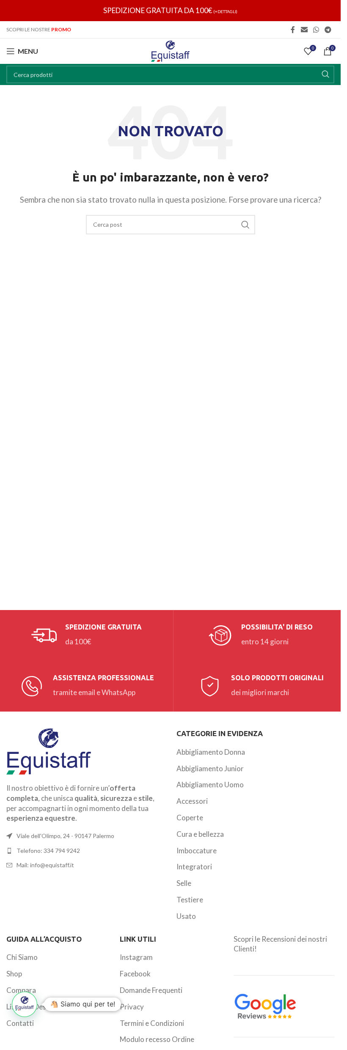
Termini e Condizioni (152, 1023)
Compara (21, 990)
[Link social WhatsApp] (316, 29)
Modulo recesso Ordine (157, 1039)
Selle (183, 883)
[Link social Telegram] (328, 29)
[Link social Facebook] (293, 29)
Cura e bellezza (200, 834)
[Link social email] (304, 29)
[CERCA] (325, 74)
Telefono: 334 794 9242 (48, 850)
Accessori (192, 801)
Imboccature (196, 850)
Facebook (135, 973)
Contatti (20, 1023)
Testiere (189, 899)
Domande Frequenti (151, 990)
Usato (186, 916)
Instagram (136, 957)
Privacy (132, 1006)
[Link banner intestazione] (170, 10)
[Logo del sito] (170, 50)
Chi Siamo (22, 957)
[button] (24, 1004)
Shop (14, 973)
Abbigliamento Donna (210, 752)
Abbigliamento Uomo (210, 784)
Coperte (189, 817)
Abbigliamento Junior (210, 768)
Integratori (194, 866)
